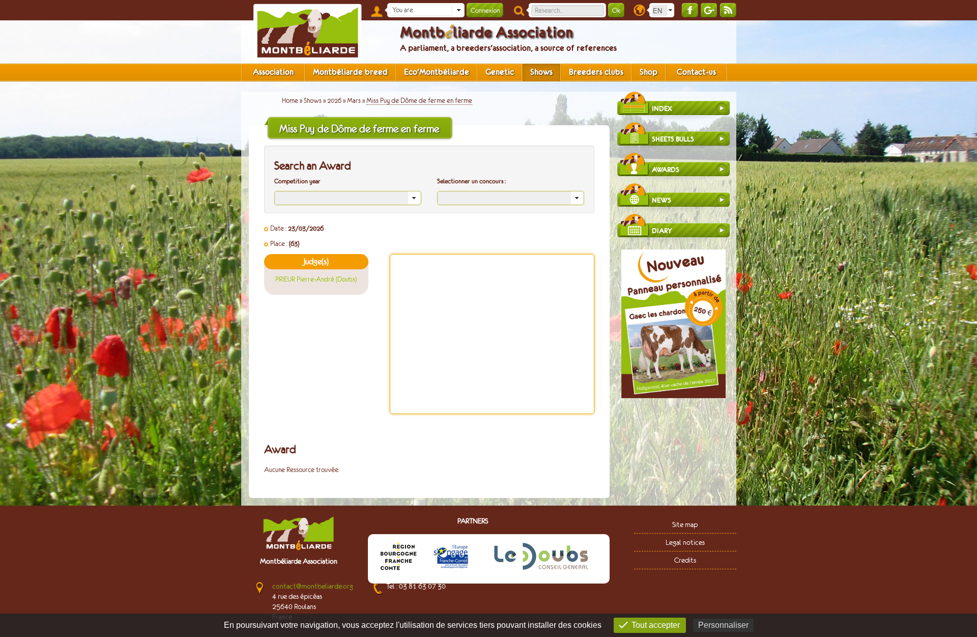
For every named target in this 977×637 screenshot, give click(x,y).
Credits (685, 560)
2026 (334, 100)
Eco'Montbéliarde (436, 72)
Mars (354, 100)
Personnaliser (723, 625)
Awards (665, 170)
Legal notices (685, 542)
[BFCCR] (398, 558)
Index (662, 109)
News (661, 200)
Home (290, 100)
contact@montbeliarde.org (312, 586)
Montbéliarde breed (350, 72)
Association (273, 72)
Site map (685, 524)
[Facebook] (689, 10)
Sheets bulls (673, 139)
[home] (307, 32)
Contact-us (696, 72)
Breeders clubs (596, 72)
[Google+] (709, 10)
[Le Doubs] (541, 558)
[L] (451, 558)
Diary (662, 231)
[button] (458, 10)
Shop (648, 72)
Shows (541, 72)
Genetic (499, 72)
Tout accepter (655, 625)
